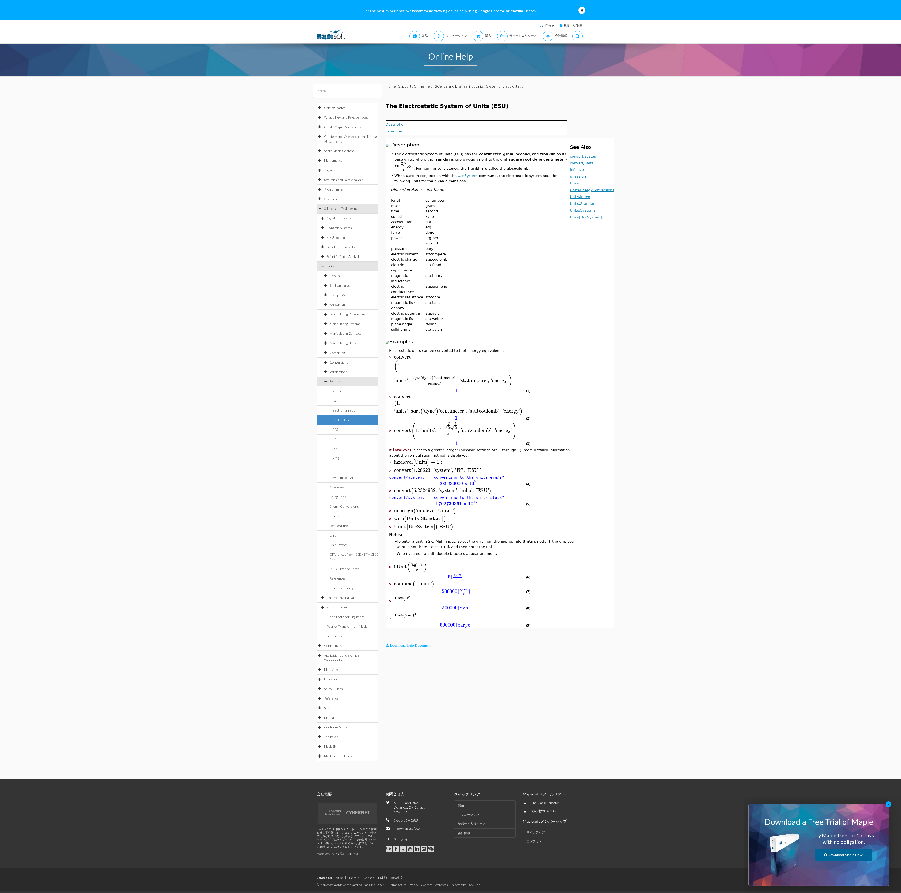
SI (333, 468)
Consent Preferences (434, 885)
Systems (336, 381)
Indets (334, 516)
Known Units (339, 305)
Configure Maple (335, 727)
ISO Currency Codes (344, 569)
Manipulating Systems (345, 324)
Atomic (337, 391)
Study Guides (333, 689)
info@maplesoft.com (408, 828)
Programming (333, 189)
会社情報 (464, 833)
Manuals (330, 718)
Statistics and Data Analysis (343, 180)
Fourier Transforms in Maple (347, 626)
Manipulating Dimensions (348, 314)
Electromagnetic (343, 410)
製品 (461, 805)
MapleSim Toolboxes (338, 756)
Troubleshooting (341, 588)
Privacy (413, 885)
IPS (334, 439)
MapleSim (330, 746)
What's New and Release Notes (346, 117)
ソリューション (468, 814)
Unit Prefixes (339, 545)
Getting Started (335, 108)
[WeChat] (431, 849)
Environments (340, 285)
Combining (337, 353)
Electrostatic (341, 420)
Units (331, 266)
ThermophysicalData (342, 598)
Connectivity (333, 646)
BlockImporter (337, 607)
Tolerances (334, 636)
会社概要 (324, 794)
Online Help (423, 86)
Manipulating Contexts (346, 333)
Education (331, 679)
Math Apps (331, 670)
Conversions (339, 362)
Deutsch (368, 878)
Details (335, 276)
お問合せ (548, 25)
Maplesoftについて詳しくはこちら (338, 853)
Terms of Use (397, 885)
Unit (333, 535)
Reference (331, 698)
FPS (335, 429)
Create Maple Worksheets (343, 127)
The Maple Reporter (545, 803)
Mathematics (333, 160)
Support (404, 86)
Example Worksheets (345, 295)
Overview (337, 487)
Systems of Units (344, 478)
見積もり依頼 (573, 25)
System (329, 708)
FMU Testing (336, 237)
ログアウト (534, 841)
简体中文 (397, 878)
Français (353, 878)
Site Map (474, 885)
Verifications (338, 372)
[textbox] (403, 168)
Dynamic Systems (339, 228)
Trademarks (458, 885)
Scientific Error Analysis (343, 257)
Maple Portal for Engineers (345, 617)
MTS (335, 458)
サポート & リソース (472, 823)
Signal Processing (339, 218)
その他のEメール (543, 811)
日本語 (382, 878)
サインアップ (536, 832)
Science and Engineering (340, 208)
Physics (329, 170)
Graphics (330, 199)
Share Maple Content (339, 151)
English (339, 878)
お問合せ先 (395, 794)
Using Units (338, 497)
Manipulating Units (343, 343)
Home (391, 86)
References (338, 578)
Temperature (339, 526)
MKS (335, 449)
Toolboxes (331, 737)
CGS (335, 401)
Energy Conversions (344, 506)
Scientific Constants (341, 247)
